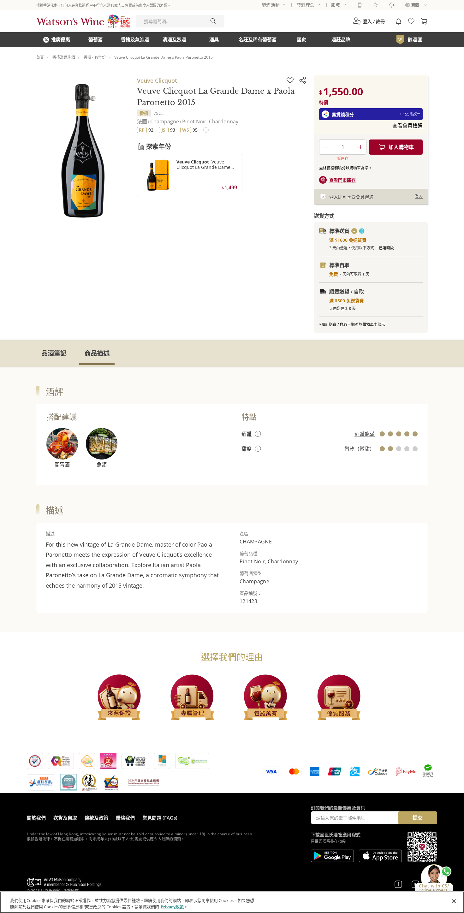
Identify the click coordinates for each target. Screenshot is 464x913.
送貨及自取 (65, 818)
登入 (419, 196)
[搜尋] (213, 21)
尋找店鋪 (375, 5)
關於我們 (36, 818)
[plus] (360, 147)
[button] (369, 21)
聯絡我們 (125, 818)
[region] (232, 902)
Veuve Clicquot (157, 80)
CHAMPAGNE (256, 541)
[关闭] (454, 901)
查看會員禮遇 (407, 125)
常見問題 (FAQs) (159, 818)
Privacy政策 (172, 906)
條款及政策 (96, 818)
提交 (418, 817)
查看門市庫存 (342, 180)
